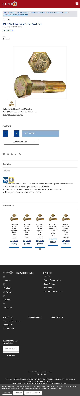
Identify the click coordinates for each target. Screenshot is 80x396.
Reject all (18, 393)
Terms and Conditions (11, 321)
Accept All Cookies (33, 393)
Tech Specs (6, 171)
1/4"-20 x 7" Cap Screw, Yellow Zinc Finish (53, 227)
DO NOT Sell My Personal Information (40, 372)
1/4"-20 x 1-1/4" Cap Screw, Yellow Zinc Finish (40, 228)
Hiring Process (49, 284)
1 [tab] (40, 249)
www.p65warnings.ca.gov (13, 115)
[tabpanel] (14, 230)
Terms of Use (8, 325)
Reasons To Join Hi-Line (53, 292)
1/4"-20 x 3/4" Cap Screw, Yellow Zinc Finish (27, 228)
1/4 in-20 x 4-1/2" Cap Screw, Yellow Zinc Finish (66, 228)
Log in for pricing (8, 30)
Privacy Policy (8, 329)
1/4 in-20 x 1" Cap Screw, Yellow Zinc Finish (14, 228)
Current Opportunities (52, 280)
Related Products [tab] (8, 206)
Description (7, 164)
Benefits (47, 277)
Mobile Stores (49, 288)
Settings (7, 393)
